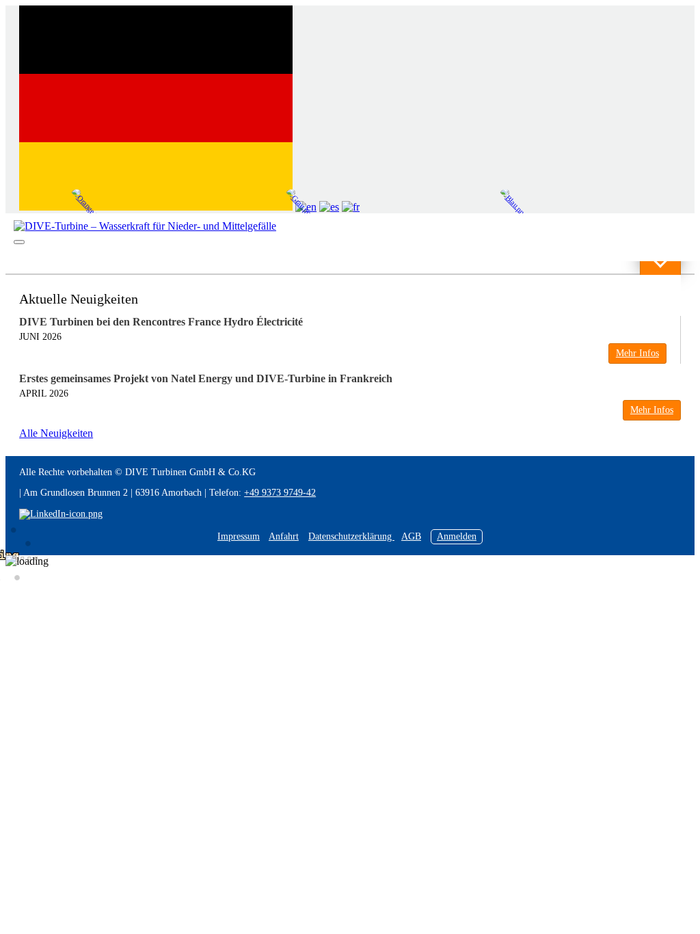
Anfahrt (284, 536)
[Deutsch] (156, 207)
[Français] (351, 207)
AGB (411, 536)
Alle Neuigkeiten (56, 433)
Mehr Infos (637, 353)
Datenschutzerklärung (351, 536)
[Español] (329, 207)
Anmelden (456, 536)
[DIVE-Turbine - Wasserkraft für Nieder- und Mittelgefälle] (145, 226)
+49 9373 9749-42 (280, 493)
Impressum (238, 536)
